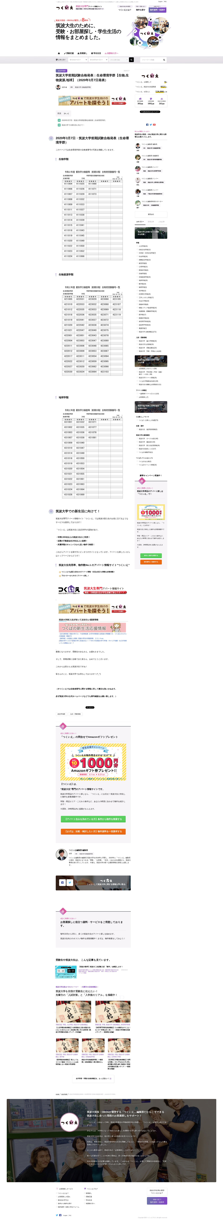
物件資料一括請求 (157, 9)
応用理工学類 (145, 294)
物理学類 (143, 287)
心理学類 (143, 267)
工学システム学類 (146, 297)
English (160, 1)
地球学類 (143, 280)
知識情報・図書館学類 (148, 311)
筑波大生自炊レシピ (147, 449)
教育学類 (143, 263)
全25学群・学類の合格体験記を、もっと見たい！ (92, 1078)
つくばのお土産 (145, 461)
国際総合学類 (145, 260)
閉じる (66, 113)
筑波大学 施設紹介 (147, 442)
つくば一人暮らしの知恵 (148, 420)
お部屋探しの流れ (64, 1197)
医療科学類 (144, 318)
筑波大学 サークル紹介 (148, 438)
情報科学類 (143, 304)
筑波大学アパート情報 (148, 378)
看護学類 (143, 328)
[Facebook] (147, 125)
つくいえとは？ (124, 9)
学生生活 (96, 53)
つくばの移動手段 (146, 452)
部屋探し (82, 53)
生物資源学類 (145, 277)
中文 (165, 1)
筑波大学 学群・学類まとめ (150, 351)
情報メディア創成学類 (148, 308)
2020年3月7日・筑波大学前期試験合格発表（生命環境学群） (84, 120)
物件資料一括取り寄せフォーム (68, 1207)
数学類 (142, 284)
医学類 (142, 314)
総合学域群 (61, 714)
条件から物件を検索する (151, 555)
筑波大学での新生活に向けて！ (73, 125)
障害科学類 (143, 270)
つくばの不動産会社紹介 (148, 381)
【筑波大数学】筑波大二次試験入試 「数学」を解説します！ (101, 967)
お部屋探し (143, 397)
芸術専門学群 (145, 325)
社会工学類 (144, 301)
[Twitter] (151, 125)
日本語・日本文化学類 (147, 253)
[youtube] (154, 125)
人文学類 (143, 246)
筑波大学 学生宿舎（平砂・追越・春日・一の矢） (151, 373)
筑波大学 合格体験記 (147, 332)
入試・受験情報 (75, 714)
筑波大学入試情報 (146, 344)
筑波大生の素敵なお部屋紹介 (150, 384)
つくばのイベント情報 (148, 465)
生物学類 (143, 273)
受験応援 (69, 53)
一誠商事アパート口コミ (149, 394)
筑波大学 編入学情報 (148, 341)
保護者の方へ (111, 53)
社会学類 (143, 256)
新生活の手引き (63, 1200)
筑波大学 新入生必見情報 (149, 445)
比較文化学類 (145, 249)
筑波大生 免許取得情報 (148, 429)
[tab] (140, 222)
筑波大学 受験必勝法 (148, 348)
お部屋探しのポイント (148, 368)
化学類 (142, 291)
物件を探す (140, 9)
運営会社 (151, 214)
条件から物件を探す (65, 1203)
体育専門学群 (145, 321)
